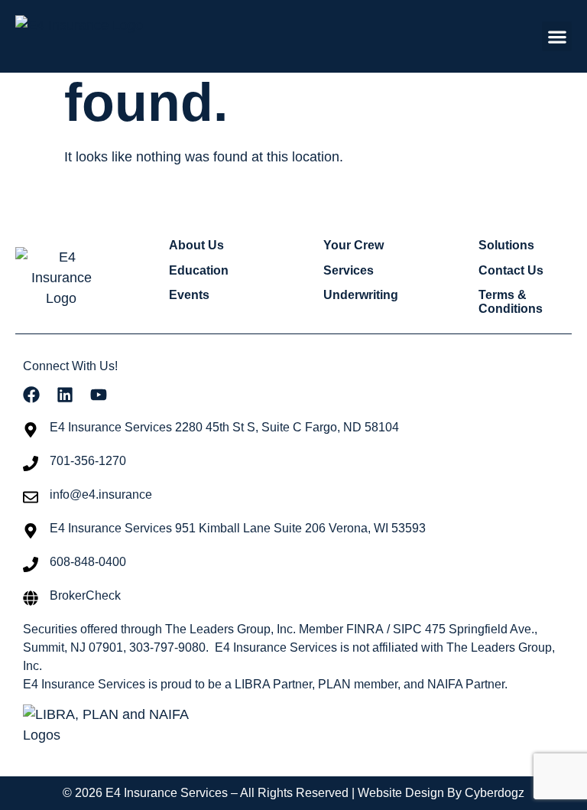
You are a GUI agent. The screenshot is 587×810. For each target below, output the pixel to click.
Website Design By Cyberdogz (441, 792)
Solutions (506, 245)
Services (348, 270)
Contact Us (510, 270)
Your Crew (353, 245)
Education (199, 270)
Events (189, 294)
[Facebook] (31, 394)
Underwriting (360, 294)
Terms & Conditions (510, 301)
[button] (557, 36)
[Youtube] (98, 394)
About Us (196, 245)
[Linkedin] (65, 394)
